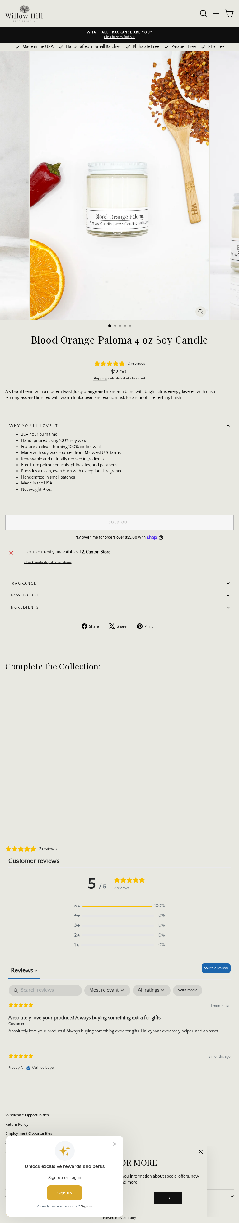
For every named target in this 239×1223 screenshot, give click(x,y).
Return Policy (17, 1124)
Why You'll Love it (33, 426)
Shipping (100, 378)
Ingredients (24, 607)
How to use (24, 595)
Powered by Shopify (119, 1218)
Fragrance (23, 583)
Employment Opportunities (28, 1133)
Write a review (216, 968)
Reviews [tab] (24, 970)
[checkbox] (187, 990)
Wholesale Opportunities (27, 1115)
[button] (119, 906)
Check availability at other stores (48, 562)
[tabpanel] (119, 1032)
